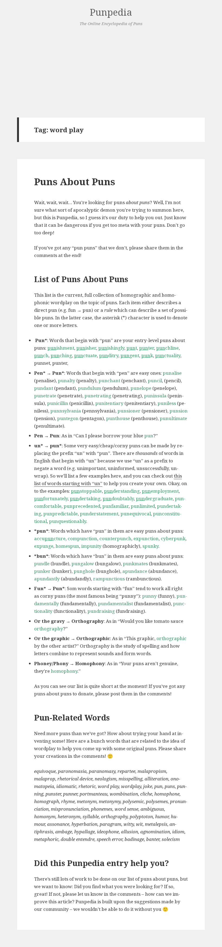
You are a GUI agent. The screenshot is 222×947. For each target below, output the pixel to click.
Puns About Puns (74, 181)
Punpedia (111, 12)
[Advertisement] (111, 72)
